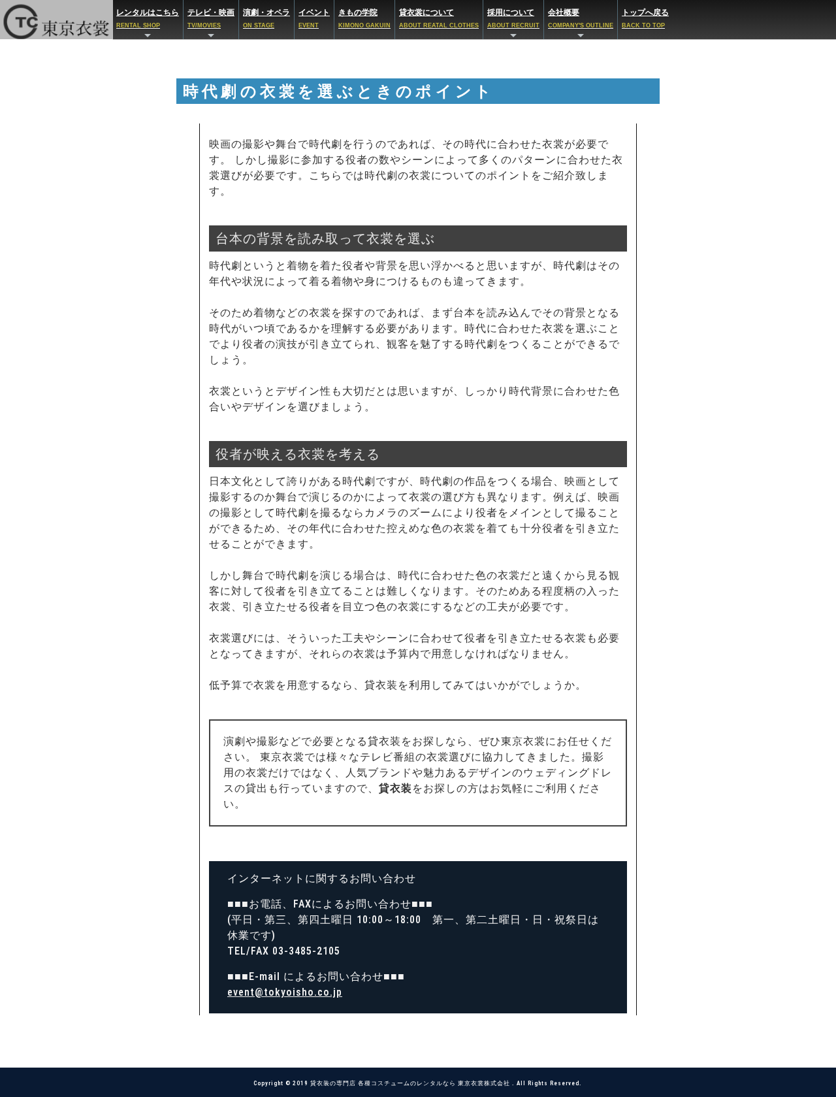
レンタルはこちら (147, 18)
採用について (513, 18)
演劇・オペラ (266, 18)
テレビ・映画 (210, 18)
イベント (314, 18)
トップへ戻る (645, 18)
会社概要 (580, 18)
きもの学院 (364, 18)
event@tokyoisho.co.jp (284, 992)
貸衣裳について (439, 18)
